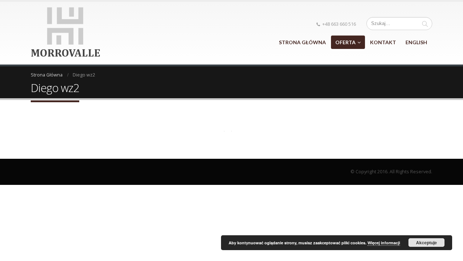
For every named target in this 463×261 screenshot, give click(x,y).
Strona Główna (302, 42)
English (416, 42)
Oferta (345, 42)
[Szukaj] (425, 23)
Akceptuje (426, 242)
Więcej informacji (384, 242)
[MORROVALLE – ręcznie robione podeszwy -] (65, 33)
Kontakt (383, 42)
